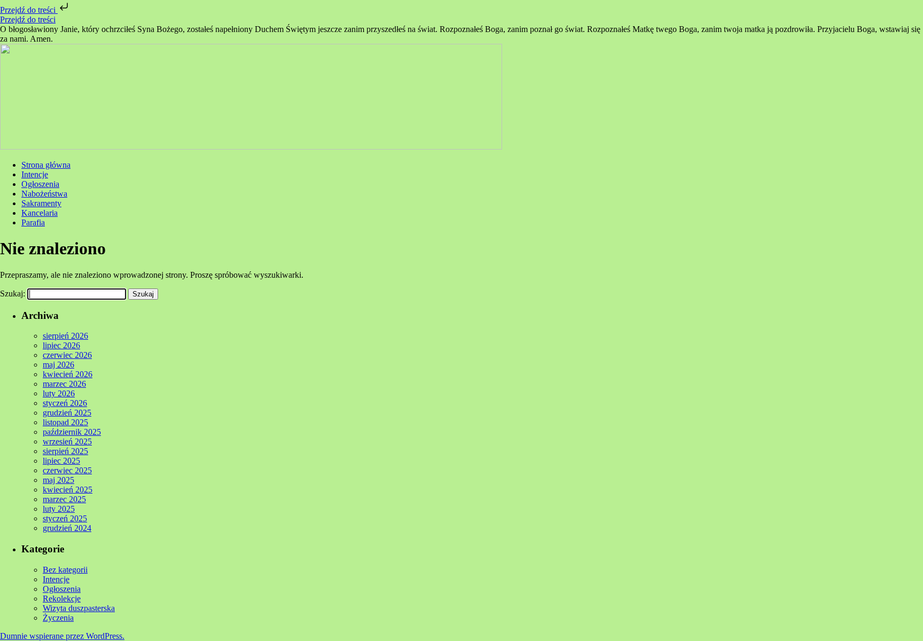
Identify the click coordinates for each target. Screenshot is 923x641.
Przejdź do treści (29, 9)
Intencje (34, 174)
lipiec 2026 (61, 345)
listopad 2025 (65, 422)
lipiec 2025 (61, 460)
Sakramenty (41, 203)
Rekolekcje (62, 598)
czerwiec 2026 (67, 354)
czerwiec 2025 (67, 470)
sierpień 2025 (65, 451)
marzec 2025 (64, 499)
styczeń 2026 (65, 403)
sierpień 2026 (65, 335)
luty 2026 (59, 393)
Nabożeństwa (44, 193)
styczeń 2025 (65, 518)
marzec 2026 (64, 383)
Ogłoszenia (40, 184)
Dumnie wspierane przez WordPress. (62, 635)
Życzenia (58, 617)
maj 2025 (58, 479)
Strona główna (46, 164)
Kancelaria (39, 212)
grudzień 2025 (67, 412)
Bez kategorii (65, 569)
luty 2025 (59, 508)
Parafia (33, 222)
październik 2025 (72, 431)
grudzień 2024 (67, 528)
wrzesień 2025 (67, 441)
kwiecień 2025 (67, 489)
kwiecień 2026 (67, 374)
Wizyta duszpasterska (79, 608)
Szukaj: (12, 293)
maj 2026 (58, 364)
